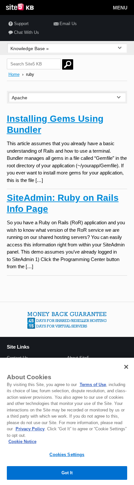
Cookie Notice (22, 441)
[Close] (126, 367)
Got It (67, 472)
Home (14, 74)
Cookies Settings (66, 454)
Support (21, 23)
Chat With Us (26, 32)
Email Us (68, 23)
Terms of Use (93, 384)
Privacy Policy (30, 428)
